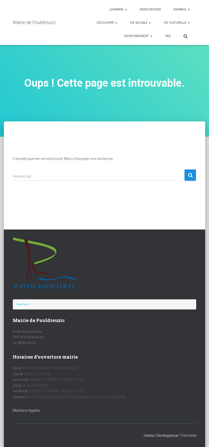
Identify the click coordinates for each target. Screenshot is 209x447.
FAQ (168, 36)
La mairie (116, 9)
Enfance (180, 9)
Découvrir (106, 23)
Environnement (137, 36)
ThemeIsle (188, 435)
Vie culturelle (175, 23)
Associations (150, 9)
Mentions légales (26, 410)
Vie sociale (139, 23)
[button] (125, 9)
